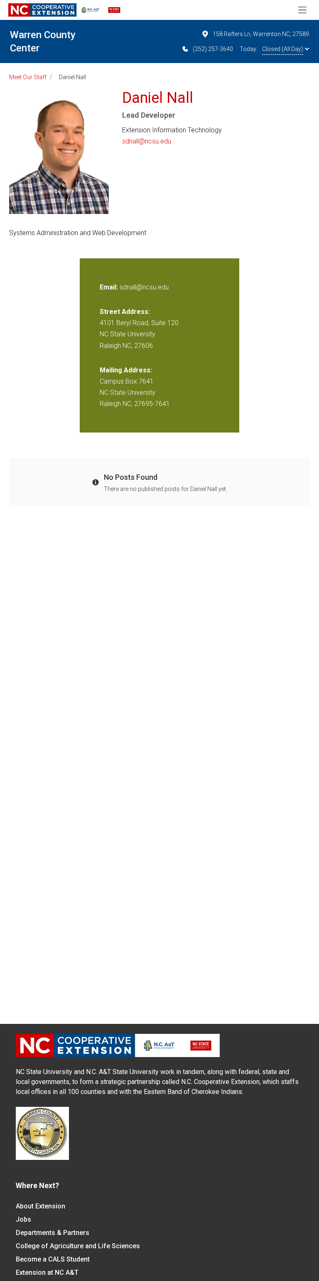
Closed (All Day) (282, 49)
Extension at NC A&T (47, 1272)
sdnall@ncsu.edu (146, 141)
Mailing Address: (126, 370)
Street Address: (125, 312)
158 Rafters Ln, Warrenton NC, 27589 (261, 34)
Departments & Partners (52, 1233)
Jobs (23, 1219)
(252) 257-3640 (213, 49)
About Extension (40, 1206)
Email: (110, 287)
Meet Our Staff (28, 77)
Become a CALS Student (53, 1259)
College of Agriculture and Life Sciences (78, 1246)
